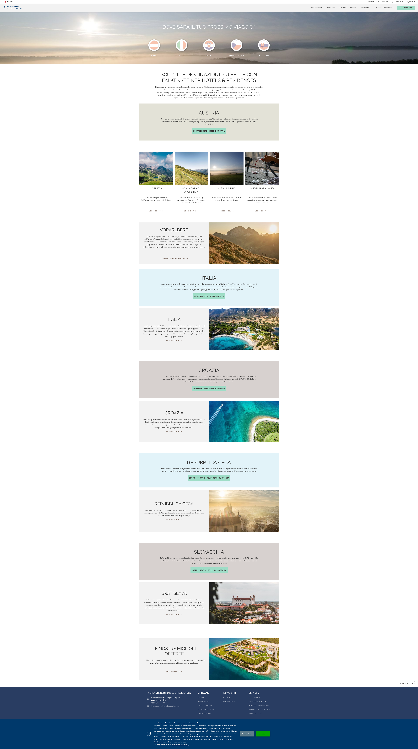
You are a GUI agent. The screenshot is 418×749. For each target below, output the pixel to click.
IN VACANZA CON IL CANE (260, 709)
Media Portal (229, 702)
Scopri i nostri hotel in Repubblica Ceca (209, 478)
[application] (209, 734)
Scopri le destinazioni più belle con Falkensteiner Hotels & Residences (209, 77)
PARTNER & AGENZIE (257, 702)
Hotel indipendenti (207, 709)
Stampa (226, 698)
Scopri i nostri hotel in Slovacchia (209, 570)
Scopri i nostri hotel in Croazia (209, 388)
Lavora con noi (205, 713)
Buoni (386, 2)
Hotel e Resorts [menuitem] (316, 8)
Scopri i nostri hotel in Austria (209, 131)
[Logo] (13, 7)
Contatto (412, 2)
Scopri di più (173, 340)
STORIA (201, 698)
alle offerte (173, 671)
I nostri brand (205, 705)
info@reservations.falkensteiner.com (165, 706)
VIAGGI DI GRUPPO (256, 698)
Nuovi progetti (205, 702)
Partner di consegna (259, 705)
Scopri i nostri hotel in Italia (209, 296)
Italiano (9, 2)
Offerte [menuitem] (353, 8)
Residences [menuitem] (331, 8)
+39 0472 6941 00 (158, 703)
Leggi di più (155, 211)
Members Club (255, 713)
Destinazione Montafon (173, 258)
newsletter (374, 2)
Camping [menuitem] (343, 8)
